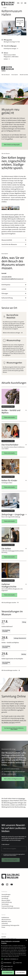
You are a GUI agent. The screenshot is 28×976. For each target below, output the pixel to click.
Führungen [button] (5, 293)
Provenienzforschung (7, 906)
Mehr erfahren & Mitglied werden (13, 779)
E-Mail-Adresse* (6, 844)
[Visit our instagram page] (7, 884)
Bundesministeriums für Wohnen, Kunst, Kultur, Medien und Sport (14, 720)
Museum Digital (6, 900)
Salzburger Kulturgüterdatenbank (11, 908)
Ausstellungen (5, 896)
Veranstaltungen (6, 894)
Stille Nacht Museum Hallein (10, 217)
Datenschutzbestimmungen (15, 854)
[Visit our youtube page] (12, 884)
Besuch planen (15, 74)
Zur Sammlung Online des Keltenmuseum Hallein (14, 728)
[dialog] (14, 957)
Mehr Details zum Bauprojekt (12, 144)
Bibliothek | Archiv (6, 921)
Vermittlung (5, 898)
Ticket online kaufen (9, 417)
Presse (3, 927)
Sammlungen (5, 904)
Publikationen (5, 917)
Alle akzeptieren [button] (7, 972)
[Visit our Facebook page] (3, 884)
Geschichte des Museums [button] (9, 244)
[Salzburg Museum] (8, 3)
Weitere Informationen (14, 956)
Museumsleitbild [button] (7, 240)
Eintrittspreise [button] (6, 285)
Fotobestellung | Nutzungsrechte (10, 925)
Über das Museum (6, 74)
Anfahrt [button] (4, 289)
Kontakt (4, 937)
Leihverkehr (5, 923)
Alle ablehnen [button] (21, 972)
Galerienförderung (7, 902)
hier (3, 234)
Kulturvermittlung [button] (7, 298)
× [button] (26, 940)
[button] (4, 208)
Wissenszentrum (6, 919)
